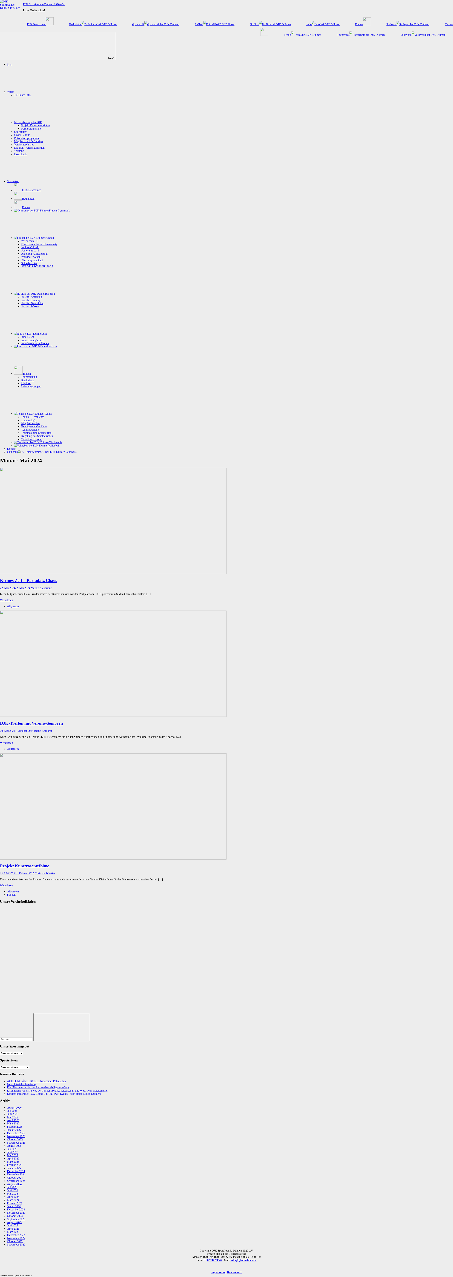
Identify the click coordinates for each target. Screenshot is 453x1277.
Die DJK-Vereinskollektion (29, 147)
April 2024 (13, 1196)
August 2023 (14, 1222)
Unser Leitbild (22, 134)
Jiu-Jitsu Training (30, 300)
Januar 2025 (14, 1168)
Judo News (27, 336)
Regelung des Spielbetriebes (37, 435)
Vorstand (19, 150)
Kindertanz (27, 380)
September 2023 (16, 1219)
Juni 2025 (12, 1152)
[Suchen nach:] (16, 1039)
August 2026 (14, 1107)
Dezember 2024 (16, 1171)
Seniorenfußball (30, 250)
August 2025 (14, 1145)
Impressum (218, 1272)
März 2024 (13, 1199)
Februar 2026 (14, 1126)
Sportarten (13, 181)
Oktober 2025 (15, 1139)
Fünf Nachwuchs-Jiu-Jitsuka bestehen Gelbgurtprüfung (38, 1087)
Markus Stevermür (41, 587)
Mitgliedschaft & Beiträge (28, 141)
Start (9, 64)
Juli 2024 (12, 1187)
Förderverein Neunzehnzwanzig (39, 244)
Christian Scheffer (45, 873)
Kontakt (11, 448)
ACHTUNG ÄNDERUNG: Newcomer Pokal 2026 (36, 1081)
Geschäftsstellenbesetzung (21, 1084)
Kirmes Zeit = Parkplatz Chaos (28, 580)
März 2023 (13, 1231)
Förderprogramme (31, 128)
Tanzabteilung (29, 376)
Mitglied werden (30, 423)
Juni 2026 (12, 1113)
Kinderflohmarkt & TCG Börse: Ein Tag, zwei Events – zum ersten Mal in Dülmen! (54, 1093)
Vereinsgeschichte (24, 144)
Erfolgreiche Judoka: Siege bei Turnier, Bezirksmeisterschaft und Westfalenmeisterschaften (57, 1090)
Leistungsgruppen (31, 386)
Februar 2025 (14, 1164)
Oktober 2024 (15, 1177)
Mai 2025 (12, 1155)
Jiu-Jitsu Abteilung (31, 296)
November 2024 (16, 1174)
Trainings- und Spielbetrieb (36, 432)
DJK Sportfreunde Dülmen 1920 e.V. (44, 4)
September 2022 (16, 1244)
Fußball (11, 894)
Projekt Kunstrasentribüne (35, 125)
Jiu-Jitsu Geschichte (32, 303)
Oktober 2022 (15, 1241)
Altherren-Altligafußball (34, 253)
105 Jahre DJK (22, 94)
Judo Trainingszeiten (32, 340)
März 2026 (13, 1123)
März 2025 (13, 1161)
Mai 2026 (12, 1117)
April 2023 (13, 1228)
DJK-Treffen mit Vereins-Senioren (31, 723)
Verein (10, 91)
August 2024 (14, 1184)
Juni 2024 (12, 1190)
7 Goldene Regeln (31, 439)
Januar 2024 (14, 1206)
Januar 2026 (14, 1129)
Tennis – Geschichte (32, 416)
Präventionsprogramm (26, 138)
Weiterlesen (6, 600)
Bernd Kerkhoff (43, 730)
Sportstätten (20, 131)
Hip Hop (26, 383)
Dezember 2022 (16, 1234)
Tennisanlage (28, 420)
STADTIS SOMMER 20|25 (37, 266)
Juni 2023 (12, 1225)
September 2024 (16, 1180)
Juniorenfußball (30, 247)
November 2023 (16, 1212)
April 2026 (13, 1120)
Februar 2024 (14, 1203)
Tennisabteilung (30, 429)
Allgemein (13, 606)
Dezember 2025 (16, 1133)
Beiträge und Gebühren (34, 426)
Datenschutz (234, 1272)
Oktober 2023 (15, 1215)
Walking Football (31, 256)
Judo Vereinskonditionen (35, 343)
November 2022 (16, 1238)
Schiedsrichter (29, 263)
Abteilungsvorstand (32, 260)
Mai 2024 (12, 1193)
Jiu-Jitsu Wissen (30, 306)
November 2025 (16, 1136)
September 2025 (16, 1142)
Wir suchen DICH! (31, 240)
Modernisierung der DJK (28, 122)
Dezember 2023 (16, 1209)
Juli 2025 (12, 1148)
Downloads (20, 154)
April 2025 (13, 1158)
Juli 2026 (12, 1110)
